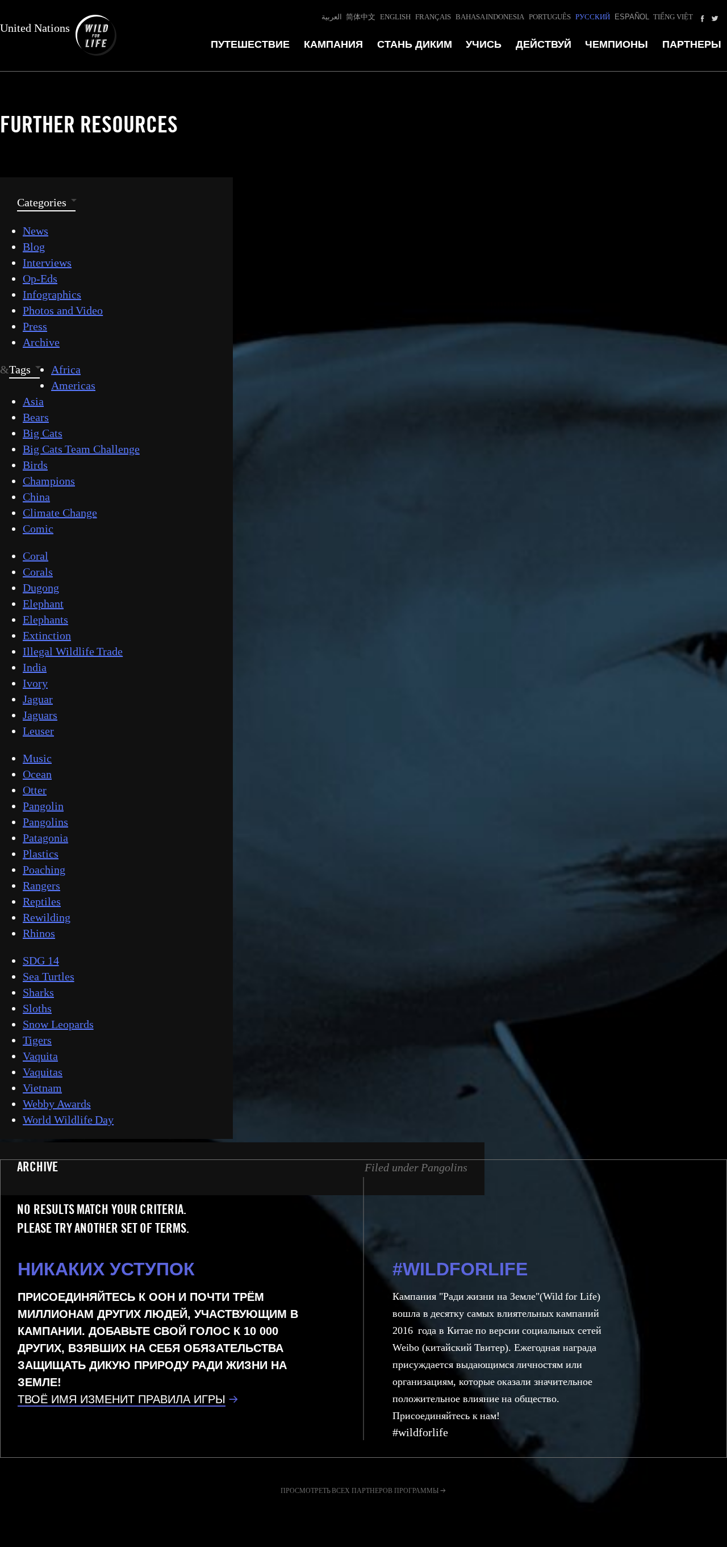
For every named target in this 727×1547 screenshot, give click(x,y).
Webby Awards (57, 1103)
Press (35, 326)
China (36, 496)
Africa (66, 369)
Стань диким (414, 44)
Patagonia (45, 837)
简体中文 (360, 17)
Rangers (41, 885)
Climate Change (60, 512)
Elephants (45, 619)
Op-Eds (40, 278)
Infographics (52, 294)
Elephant (43, 603)
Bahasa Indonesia (490, 17)
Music (37, 758)
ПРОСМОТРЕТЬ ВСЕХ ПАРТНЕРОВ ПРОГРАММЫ (359, 1491)
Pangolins (45, 822)
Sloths (37, 1008)
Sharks (38, 992)
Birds (35, 465)
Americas (73, 385)
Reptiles (42, 901)
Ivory (35, 683)
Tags (20, 369)
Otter (35, 790)
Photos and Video (63, 310)
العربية (331, 17)
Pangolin (43, 806)
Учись (484, 44)
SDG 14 (41, 960)
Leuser (38, 731)
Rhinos (39, 933)
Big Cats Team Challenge (81, 449)
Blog (34, 246)
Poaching (44, 869)
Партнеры (691, 44)
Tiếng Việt (673, 17)
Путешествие (250, 44)
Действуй (543, 44)
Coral (35, 556)
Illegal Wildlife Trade (73, 651)
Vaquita (40, 1056)
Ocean (37, 774)
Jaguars (40, 715)
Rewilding (46, 917)
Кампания (333, 44)
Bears (36, 417)
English (395, 17)
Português (550, 17)
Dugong (41, 587)
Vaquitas (42, 1072)
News (35, 230)
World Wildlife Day (68, 1119)
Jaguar (38, 699)
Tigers (37, 1040)
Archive (41, 342)
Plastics (41, 853)
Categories (41, 202)
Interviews (47, 262)
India (35, 667)
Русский (592, 17)
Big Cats (42, 433)
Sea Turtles (48, 976)
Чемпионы (616, 44)
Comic (38, 528)
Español (632, 17)
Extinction (47, 635)
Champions (49, 481)
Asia (33, 401)
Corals (38, 571)
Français (433, 17)
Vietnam (42, 1088)
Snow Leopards (58, 1024)
